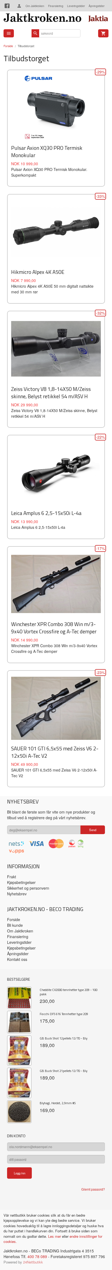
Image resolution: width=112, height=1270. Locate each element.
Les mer (55, 1236)
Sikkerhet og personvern (28, 888)
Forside (8, 46)
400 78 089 (37, 1256)
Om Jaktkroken (35, 6)
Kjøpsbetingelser (21, 882)
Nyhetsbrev (17, 893)
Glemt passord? (93, 1189)
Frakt (11, 876)
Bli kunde (15, 925)
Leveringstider (76, 6)
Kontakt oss (17, 959)
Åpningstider (96, 6)
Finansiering (55, 6)
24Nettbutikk (33, 1262)
